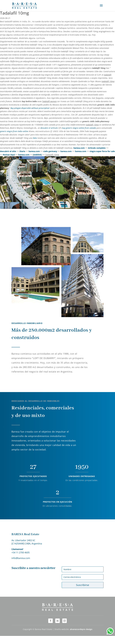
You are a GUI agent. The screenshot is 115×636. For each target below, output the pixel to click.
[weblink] (37, 154)
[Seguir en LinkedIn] (57, 621)
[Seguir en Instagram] (64, 621)
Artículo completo (97, 148)
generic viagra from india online (14, 131)
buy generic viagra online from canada (79, 128)
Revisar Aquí (9, 154)
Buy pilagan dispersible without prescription (30, 108)
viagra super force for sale (102, 151)
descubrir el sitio (8, 151)
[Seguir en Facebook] (50, 621)
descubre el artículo (49, 128)
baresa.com (79, 148)
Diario (22, 151)
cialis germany (50, 151)
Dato (35, 138)
